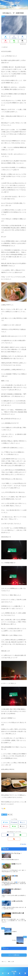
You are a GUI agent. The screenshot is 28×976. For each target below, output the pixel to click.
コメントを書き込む (14, 955)
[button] (25, 464)
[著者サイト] (7, 835)
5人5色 (10, 814)
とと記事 (5, 814)
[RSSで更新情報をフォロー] (14, 839)
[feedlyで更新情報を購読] (20, 835)
